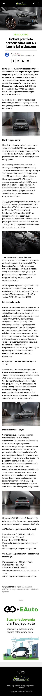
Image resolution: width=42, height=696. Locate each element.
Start (8, 686)
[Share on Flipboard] (23, 61)
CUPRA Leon (27, 587)
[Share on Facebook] (13, 61)
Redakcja (18, 54)
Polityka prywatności (28, 686)
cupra (18, 587)
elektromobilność (31, 589)
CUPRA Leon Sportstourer (13, 589)
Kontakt (21, 687)
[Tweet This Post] (18, 61)
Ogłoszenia (16, 686)
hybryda (5, 592)
